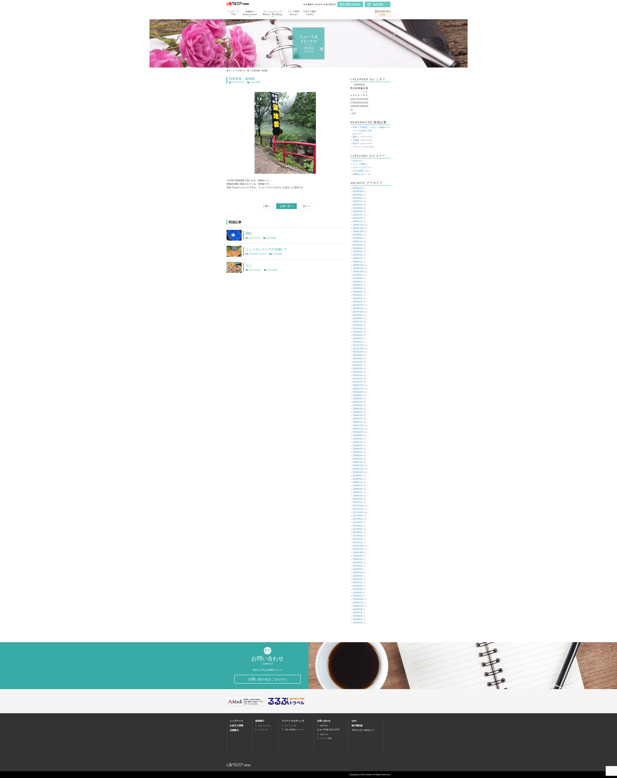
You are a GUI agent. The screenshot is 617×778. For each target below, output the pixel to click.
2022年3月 (357, 335)
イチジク (357, 147)
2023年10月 (358, 271)
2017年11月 (358, 509)
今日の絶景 (255, 82)
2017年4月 (357, 532)
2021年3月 (357, 375)
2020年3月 (357, 415)
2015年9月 (357, 576)
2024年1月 (357, 261)
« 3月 (353, 113)
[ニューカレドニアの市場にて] (234, 255)
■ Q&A (318, 4)
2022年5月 (357, 328)
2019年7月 (357, 442)
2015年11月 (358, 572)
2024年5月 (357, 248)
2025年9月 (357, 195)
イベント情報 (359, 164)
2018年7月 (357, 482)
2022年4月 (357, 332)
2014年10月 (358, 606)
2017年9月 (357, 515)
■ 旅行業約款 (329, 4)
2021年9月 (357, 355)
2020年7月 (357, 402)
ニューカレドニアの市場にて (266, 249)
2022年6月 (357, 325)
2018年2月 (357, 499)
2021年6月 (357, 365)
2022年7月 (357, 322)
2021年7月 (357, 362)
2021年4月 (357, 372)
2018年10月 (358, 472)
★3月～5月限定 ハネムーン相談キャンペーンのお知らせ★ (371, 129)
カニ (249, 265)
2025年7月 (357, 201)
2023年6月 (357, 285)
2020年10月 (358, 392)
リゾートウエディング (293, 720)
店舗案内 (234, 730)
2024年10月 (358, 231)
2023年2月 (357, 298)
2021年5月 (357, 368)
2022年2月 (357, 338)
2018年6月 (357, 485)
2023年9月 (357, 275)
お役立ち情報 (236, 725)
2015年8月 (357, 579)
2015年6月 (357, 586)
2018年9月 (357, 475)
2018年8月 (357, 479)
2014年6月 (357, 616)
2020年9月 (357, 395)
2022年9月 (357, 315)
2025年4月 (357, 211)
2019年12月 (358, 425)
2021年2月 (357, 378)
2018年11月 (358, 469)
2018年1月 (357, 502)
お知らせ (357, 160)
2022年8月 (357, 318)
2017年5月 (357, 529)
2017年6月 (357, 526)
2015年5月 (357, 589)
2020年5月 (357, 408)
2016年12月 (358, 546)
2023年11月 (358, 268)
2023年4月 (357, 291)
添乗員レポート (360, 174)
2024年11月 (358, 228)
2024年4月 (357, 251)
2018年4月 (357, 492)
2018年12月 (358, 465)
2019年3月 (357, 455)
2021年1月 (357, 382)
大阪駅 (356, 140)
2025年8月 (357, 198)
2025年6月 (357, 205)
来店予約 (324, 725)
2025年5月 (357, 208)
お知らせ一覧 (243, 70)
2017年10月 (358, 512)
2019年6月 (357, 445)
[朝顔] (234, 239)
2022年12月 (358, 305)
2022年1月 (357, 342)
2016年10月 (358, 552)
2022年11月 (358, 308)
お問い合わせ (324, 720)
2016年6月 (357, 562)
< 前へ (266, 206)
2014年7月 (357, 612)
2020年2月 (357, 418)
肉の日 (356, 143)
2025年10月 (358, 191)
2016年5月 (357, 566)
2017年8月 (357, 519)
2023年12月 (358, 265)
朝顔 (249, 233)
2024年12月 (358, 225)
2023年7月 (357, 281)
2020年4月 (357, 412)
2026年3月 (357, 188)
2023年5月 (357, 288)
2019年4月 (357, 452)
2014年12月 (358, 599)
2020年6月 (357, 405)
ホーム (232, 70)
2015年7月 (357, 582)
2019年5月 (357, 449)
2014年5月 (357, 619)
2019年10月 (358, 432)
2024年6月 (357, 245)
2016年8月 (357, 559)
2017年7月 (357, 522)
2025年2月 (357, 218)
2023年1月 (357, 301)
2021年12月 (358, 345)
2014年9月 (357, 609)
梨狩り (356, 137)
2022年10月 (358, 312)
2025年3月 (357, 215)
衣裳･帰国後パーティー (295, 729)
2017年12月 (358, 505)
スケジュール (264, 725)
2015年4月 (357, 592)
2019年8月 (357, 439)
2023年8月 (357, 278)
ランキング (263, 729)
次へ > (306, 206)
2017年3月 (357, 535)
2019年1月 (357, 462)
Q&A (354, 720)
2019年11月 (358, 429)
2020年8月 (357, 398)
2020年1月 (357, 422)
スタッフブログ (360, 167)
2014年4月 (357, 622)
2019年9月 (357, 435)
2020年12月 (358, 385)
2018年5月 (357, 489)
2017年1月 (357, 542)
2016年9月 (357, 556)
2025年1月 (357, 221)
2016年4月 (357, 569)
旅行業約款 (357, 725)
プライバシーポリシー (363, 730)
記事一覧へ (286, 206)
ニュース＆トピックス (328, 729)
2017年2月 (357, 539)
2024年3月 (357, 255)
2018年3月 (357, 495)
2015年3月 (357, 596)
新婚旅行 (259, 720)
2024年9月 (357, 235)
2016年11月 (358, 549)
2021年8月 (357, 358)
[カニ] (234, 271)
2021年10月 (358, 352)
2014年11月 (358, 602)
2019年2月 (357, 459)
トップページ (236, 720)
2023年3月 (357, 295)
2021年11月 (358, 348)
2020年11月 (358, 388)
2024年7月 (357, 241)
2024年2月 (357, 258)
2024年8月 (357, 238)
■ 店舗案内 (309, 4)
